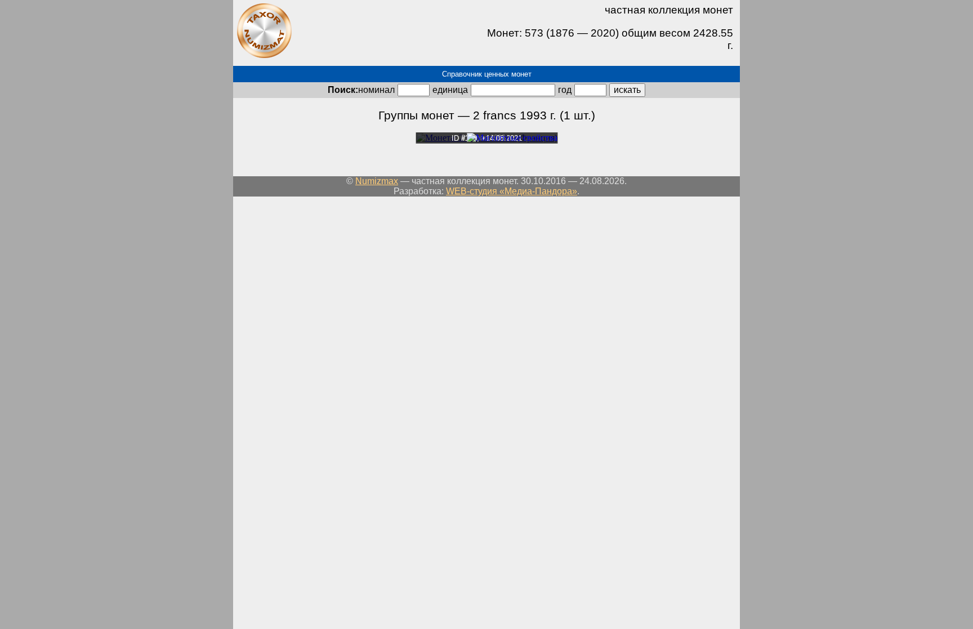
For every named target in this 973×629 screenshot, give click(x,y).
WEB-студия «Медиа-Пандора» (511, 191)
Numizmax (376, 181)
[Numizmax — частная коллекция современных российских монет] (264, 56)
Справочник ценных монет (487, 74)
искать (627, 90)
